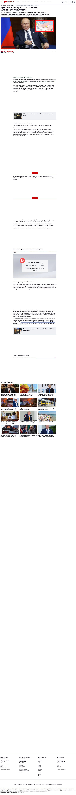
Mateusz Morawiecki (22, 760)
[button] (65, 2)
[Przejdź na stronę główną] (2, 2)
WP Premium (29, 1)
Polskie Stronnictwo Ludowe (61, 762)
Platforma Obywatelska (61, 761)
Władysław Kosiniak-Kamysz (24, 770)
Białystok (39, 770)
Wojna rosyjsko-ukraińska (4, 760)
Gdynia (39, 771)
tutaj (23, 792)
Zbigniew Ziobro (22, 762)
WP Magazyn (2, 758)
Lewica (58, 765)
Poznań (39, 766)
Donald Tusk (21, 765)
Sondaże (1, 766)
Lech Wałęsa (21, 771)
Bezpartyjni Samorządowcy (61, 769)
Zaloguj (70, 1)
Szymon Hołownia (22, 766)
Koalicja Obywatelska (60, 760)
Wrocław (39, 761)
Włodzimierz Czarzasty (23, 769)
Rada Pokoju (2, 761)
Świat (23, 1)
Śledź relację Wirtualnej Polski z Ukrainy (22, 77)
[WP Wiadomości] (10, 2)
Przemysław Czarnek (22, 761)
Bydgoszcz (40, 769)
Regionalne (42, 1)
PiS (57, 758)
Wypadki (1, 765)
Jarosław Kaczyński (22, 758)
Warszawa (40, 760)
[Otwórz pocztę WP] (62, 2)
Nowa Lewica (59, 766)
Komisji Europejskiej (46, 287)
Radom (39, 773)
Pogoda (36, 1)
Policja (1, 762)
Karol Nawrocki (21, 773)
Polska (17, 1)
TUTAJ (50, 228)
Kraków (39, 762)
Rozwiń (34, 198)
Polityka (50, 1)
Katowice (39, 774)
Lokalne (39, 758)
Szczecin (39, 765)
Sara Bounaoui (10, 51)
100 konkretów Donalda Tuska (5, 769)
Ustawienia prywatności (56, 784)
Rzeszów (39, 775)
